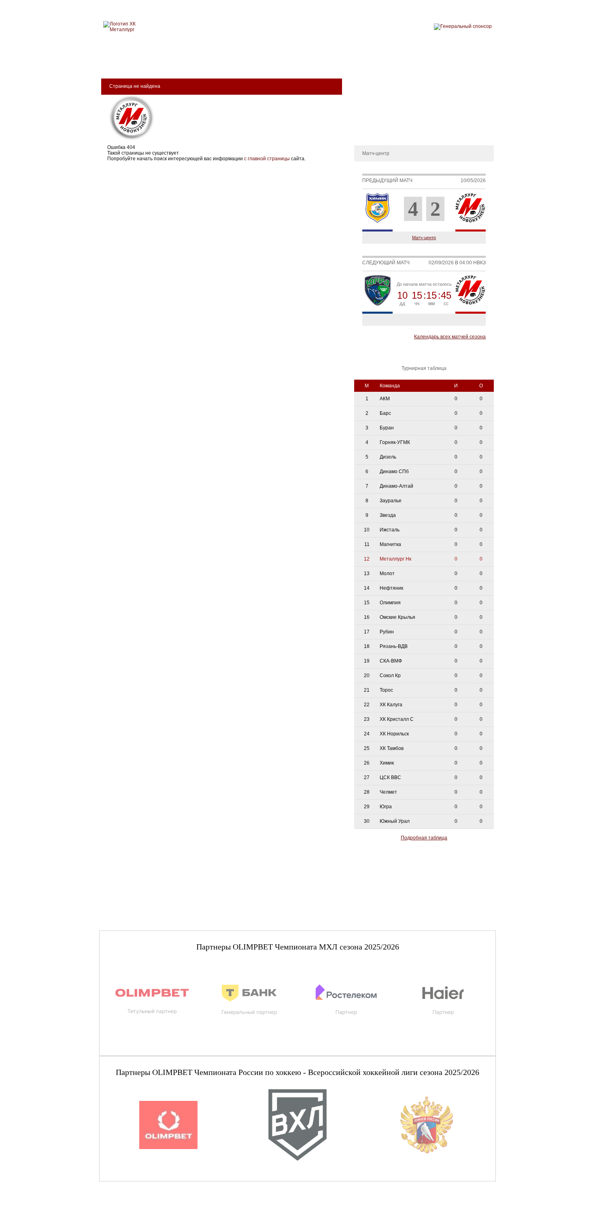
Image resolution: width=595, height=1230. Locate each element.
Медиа (347, 61)
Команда (226, 61)
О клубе (367, 82)
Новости (368, 119)
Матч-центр (424, 237)
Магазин (384, 61)
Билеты (124, 61)
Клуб (157, 61)
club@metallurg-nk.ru (128, 1214)
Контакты (369, 131)
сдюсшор (468, 61)
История (368, 95)
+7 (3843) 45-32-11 (126, 1223)
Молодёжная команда (288, 61)
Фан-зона (425, 61)
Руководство (372, 107)
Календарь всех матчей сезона (450, 337)
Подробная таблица (424, 838)
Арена (188, 61)
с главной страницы (267, 158)
